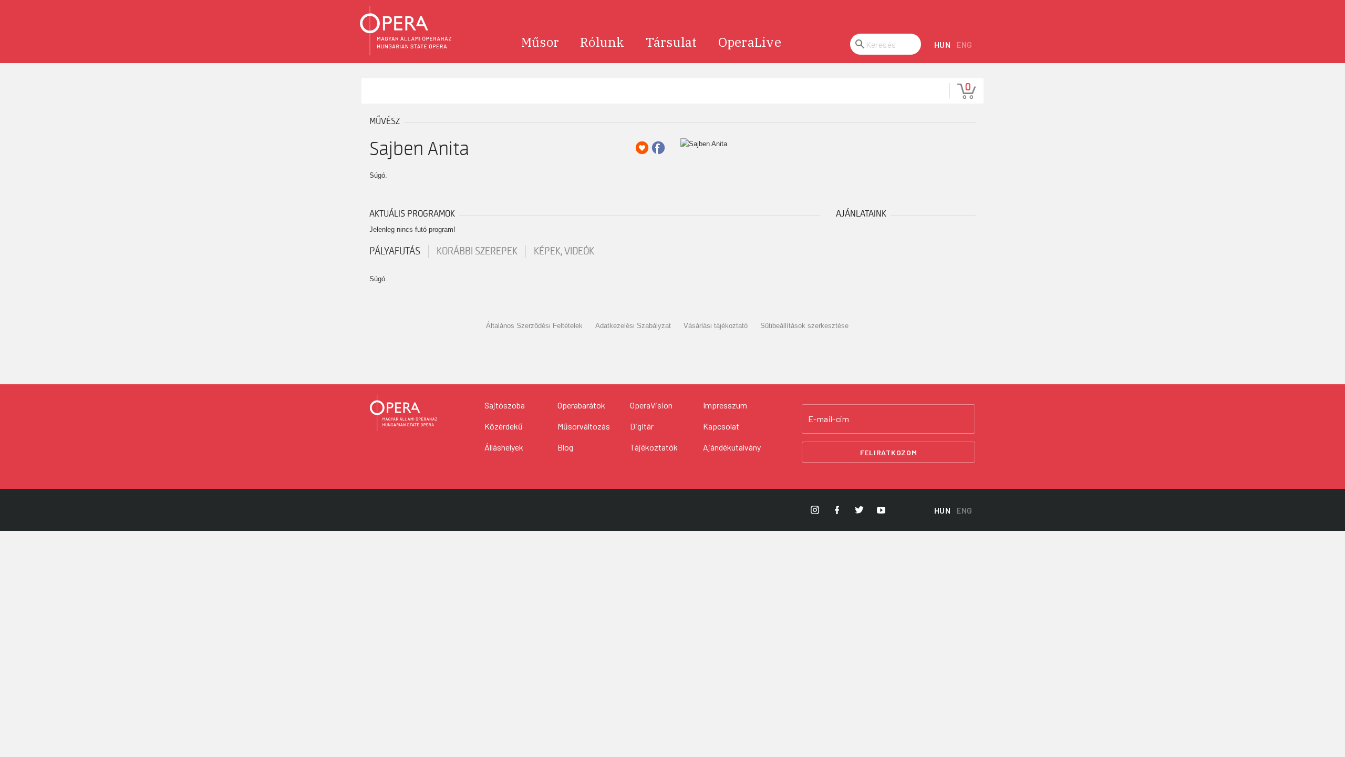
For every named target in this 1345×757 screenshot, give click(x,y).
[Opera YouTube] (881, 510)
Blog (565, 447)
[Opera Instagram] (814, 510)
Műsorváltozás (583, 426)
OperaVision (651, 405)
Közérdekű (503, 426)
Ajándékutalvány (732, 447)
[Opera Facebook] (837, 510)
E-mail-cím (828, 419)
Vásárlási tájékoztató (716, 326)
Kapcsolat (721, 426)
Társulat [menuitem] (671, 42)
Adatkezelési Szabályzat (633, 326)
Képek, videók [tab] (564, 251)
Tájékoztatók (654, 447)
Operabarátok (581, 405)
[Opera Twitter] (859, 510)
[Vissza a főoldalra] (406, 31)
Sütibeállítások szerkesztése (804, 326)
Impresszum (725, 405)
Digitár (642, 426)
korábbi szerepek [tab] (477, 251)
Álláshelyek (503, 447)
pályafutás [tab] (394, 251)
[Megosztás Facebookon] (658, 147)
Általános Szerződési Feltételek (534, 326)
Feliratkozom (888, 452)
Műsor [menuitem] (540, 42)
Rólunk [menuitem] (602, 42)
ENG (964, 44)
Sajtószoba (504, 405)
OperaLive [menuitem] (749, 42)
